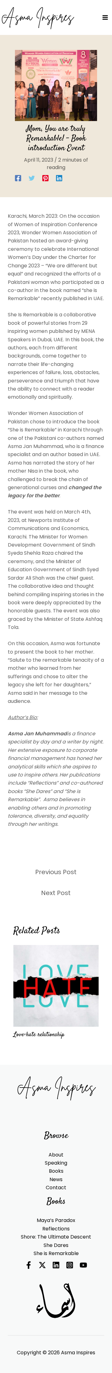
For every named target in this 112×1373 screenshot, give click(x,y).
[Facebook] (18, 178)
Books (56, 1171)
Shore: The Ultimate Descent (56, 1236)
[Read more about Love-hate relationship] (56, 985)
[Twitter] (32, 178)
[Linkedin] (59, 178)
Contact (56, 1187)
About (56, 1154)
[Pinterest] (45, 178)
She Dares (56, 1245)
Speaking (56, 1162)
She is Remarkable (56, 1253)
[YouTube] (83, 1265)
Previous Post (56, 872)
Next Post (56, 893)
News (56, 1179)
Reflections (56, 1228)
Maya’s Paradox (56, 1220)
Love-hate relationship (38, 1034)
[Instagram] (69, 1265)
